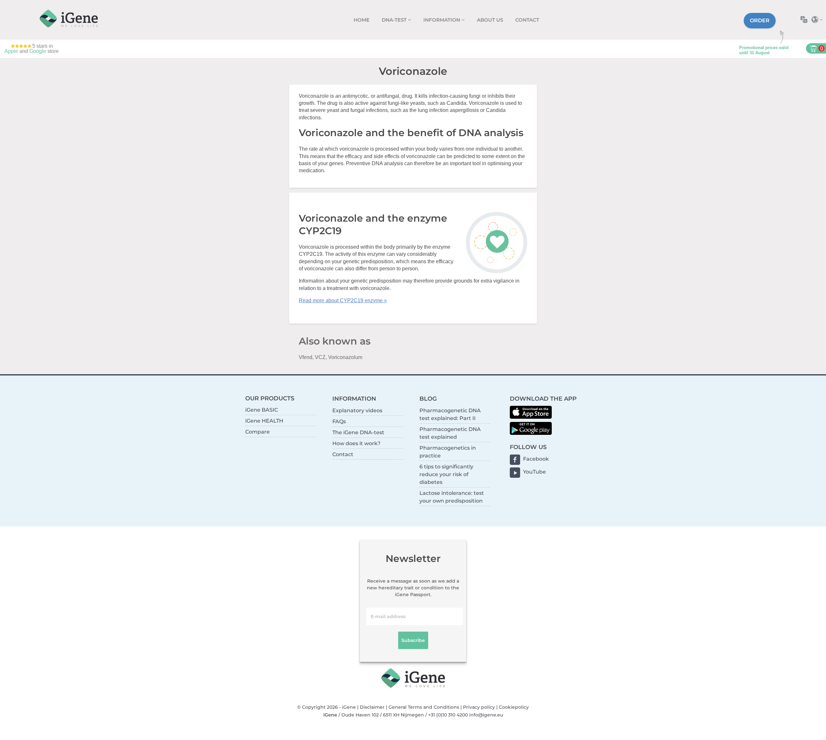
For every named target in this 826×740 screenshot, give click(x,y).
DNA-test (395, 19)
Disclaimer (372, 707)
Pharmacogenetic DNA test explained (450, 433)
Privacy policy (479, 707)
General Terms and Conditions (423, 707)
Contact (527, 19)
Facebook (536, 459)
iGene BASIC (261, 410)
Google (37, 51)
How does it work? (356, 443)
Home (361, 19)
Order (760, 20)
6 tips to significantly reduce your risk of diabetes (446, 474)
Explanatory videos (357, 410)
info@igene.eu (486, 715)
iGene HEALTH (264, 421)
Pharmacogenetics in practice (447, 452)
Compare (257, 432)
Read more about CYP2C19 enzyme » (343, 300)
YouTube (534, 472)
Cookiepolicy (514, 707)
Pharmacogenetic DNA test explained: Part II (450, 414)
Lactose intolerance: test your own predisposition (451, 497)
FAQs (339, 421)
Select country (818, 19)
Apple (11, 51)
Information (442, 19)
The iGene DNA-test (358, 432)
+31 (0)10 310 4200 (448, 715)
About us (490, 19)
